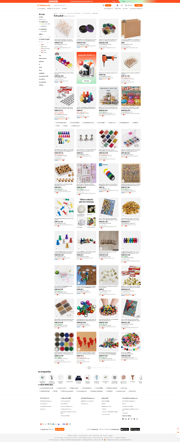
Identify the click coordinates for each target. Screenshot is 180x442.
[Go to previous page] (86, 367)
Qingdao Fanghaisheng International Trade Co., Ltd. (131, 113)
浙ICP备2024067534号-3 (125, 439)
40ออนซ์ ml (65, 125)
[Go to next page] (109, 367)
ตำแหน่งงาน (42, 409)
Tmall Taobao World (83, 435)
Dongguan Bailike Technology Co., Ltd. (129, 47)
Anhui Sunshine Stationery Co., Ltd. (62, 117)
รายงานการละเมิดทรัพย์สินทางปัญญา (110, 411)
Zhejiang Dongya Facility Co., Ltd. (106, 77)
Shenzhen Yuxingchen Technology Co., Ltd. (130, 260)
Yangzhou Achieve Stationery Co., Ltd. (62, 47)
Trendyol (105, 435)
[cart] (122, 5)
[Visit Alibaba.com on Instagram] (131, 419)
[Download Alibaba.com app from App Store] (125, 429)
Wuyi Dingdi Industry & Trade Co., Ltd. (62, 191)
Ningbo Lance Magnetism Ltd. (83, 116)
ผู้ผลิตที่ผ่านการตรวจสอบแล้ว (87, 401)
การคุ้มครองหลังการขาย (66, 409)
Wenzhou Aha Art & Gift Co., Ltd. (84, 292)
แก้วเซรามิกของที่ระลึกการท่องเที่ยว (46, 388)
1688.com (75, 435)
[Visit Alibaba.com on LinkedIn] (126, 419)
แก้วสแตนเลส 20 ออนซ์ (121, 391)
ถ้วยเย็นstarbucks (112, 122)
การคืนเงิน (104, 409)
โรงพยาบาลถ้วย (124, 388)
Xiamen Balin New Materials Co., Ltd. (62, 257)
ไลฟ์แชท (103, 403)
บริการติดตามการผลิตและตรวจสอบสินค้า (68, 412)
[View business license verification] (102, 440)
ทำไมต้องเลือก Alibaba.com (46, 401)
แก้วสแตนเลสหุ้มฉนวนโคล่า (61, 122)
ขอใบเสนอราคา (84, 403)
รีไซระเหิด (55, 391)
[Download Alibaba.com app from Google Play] (135, 429)
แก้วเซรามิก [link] (95, 13)
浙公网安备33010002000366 (113, 439)
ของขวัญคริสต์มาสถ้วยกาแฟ (88, 122)
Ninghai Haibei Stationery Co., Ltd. (128, 224)
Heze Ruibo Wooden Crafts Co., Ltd (106, 257)
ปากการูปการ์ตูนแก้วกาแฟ (82, 391)
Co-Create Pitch (43, 403)
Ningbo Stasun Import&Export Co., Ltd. (107, 47)
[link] (178, 428)
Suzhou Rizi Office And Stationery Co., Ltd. (63, 224)
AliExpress (70, 435)
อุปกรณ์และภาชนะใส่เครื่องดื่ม (73, 13)
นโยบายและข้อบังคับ (65, 415)
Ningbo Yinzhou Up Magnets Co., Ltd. (85, 257)
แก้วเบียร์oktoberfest (76, 125)
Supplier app (95, 429)
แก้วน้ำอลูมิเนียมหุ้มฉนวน (124, 122)
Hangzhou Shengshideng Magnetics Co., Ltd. (108, 190)
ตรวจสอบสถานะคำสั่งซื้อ (127, 406)
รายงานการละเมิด (106, 414)
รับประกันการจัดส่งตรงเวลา (67, 406)
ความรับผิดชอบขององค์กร (45, 406)
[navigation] (45, 191)
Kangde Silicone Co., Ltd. (59, 158)
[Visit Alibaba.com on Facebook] (123, 419)
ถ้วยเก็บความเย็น (132, 391)
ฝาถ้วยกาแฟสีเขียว (101, 122)
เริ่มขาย (124, 403)
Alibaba (55, 13)
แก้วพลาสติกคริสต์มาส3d (87, 388)
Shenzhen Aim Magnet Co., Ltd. (61, 80)
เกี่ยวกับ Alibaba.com (44, 398)
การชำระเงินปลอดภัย (65, 401)
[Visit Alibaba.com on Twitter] (129, 419)
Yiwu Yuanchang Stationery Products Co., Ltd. (86, 193)
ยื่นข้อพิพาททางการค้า (106, 406)
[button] (103, 5)
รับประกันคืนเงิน (64, 403)
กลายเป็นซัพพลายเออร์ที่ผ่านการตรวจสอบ (130, 410)
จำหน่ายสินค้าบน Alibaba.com (128, 401)
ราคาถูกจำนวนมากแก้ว (61, 388)
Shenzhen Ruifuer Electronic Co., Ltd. (107, 158)
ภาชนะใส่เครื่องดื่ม (86, 13)
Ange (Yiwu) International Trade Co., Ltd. (107, 226)
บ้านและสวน (62, 13)
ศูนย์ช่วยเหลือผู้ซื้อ (105, 401)
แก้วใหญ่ (57, 125)
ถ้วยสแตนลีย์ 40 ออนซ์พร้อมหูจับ (97, 391)
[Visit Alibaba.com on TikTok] (137, 419)
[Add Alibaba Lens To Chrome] (59, 429)
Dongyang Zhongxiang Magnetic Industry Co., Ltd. (86, 45)
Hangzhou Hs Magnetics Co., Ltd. (84, 155)
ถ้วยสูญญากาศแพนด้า (74, 388)
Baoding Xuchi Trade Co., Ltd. (127, 81)
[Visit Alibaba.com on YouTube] (134, 419)
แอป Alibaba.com (115, 429)
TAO (101, 435)
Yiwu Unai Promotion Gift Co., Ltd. (128, 191)
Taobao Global (96, 435)
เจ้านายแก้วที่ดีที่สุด (99, 388)
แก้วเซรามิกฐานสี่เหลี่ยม (75, 122)
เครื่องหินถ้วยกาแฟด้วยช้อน (112, 388)
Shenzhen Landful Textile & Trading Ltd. (129, 155)
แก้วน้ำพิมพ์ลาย (110, 391)
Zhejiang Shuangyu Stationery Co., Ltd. (107, 114)
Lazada (90, 435)
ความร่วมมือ (125, 413)
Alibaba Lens (45, 429)
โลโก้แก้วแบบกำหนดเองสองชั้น (67, 391)
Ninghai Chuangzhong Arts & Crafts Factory (63, 293)
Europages (110, 435)
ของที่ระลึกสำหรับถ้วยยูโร (45, 391)
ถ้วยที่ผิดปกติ (135, 122)
